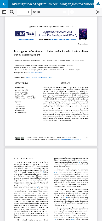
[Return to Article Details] (4, 4)
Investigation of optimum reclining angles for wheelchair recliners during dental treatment (56, 4)
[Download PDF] (98, 4)
